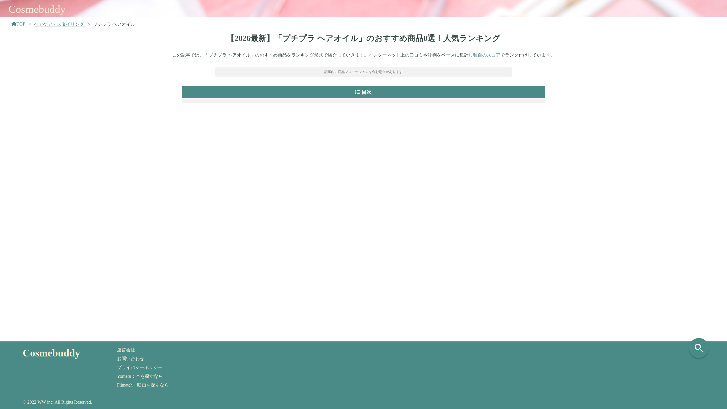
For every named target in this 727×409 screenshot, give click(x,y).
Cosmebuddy (37, 9)
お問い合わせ (130, 358)
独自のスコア (486, 55)
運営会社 (126, 349)
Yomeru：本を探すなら (140, 376)
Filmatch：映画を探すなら (143, 385)
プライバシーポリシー (139, 367)
